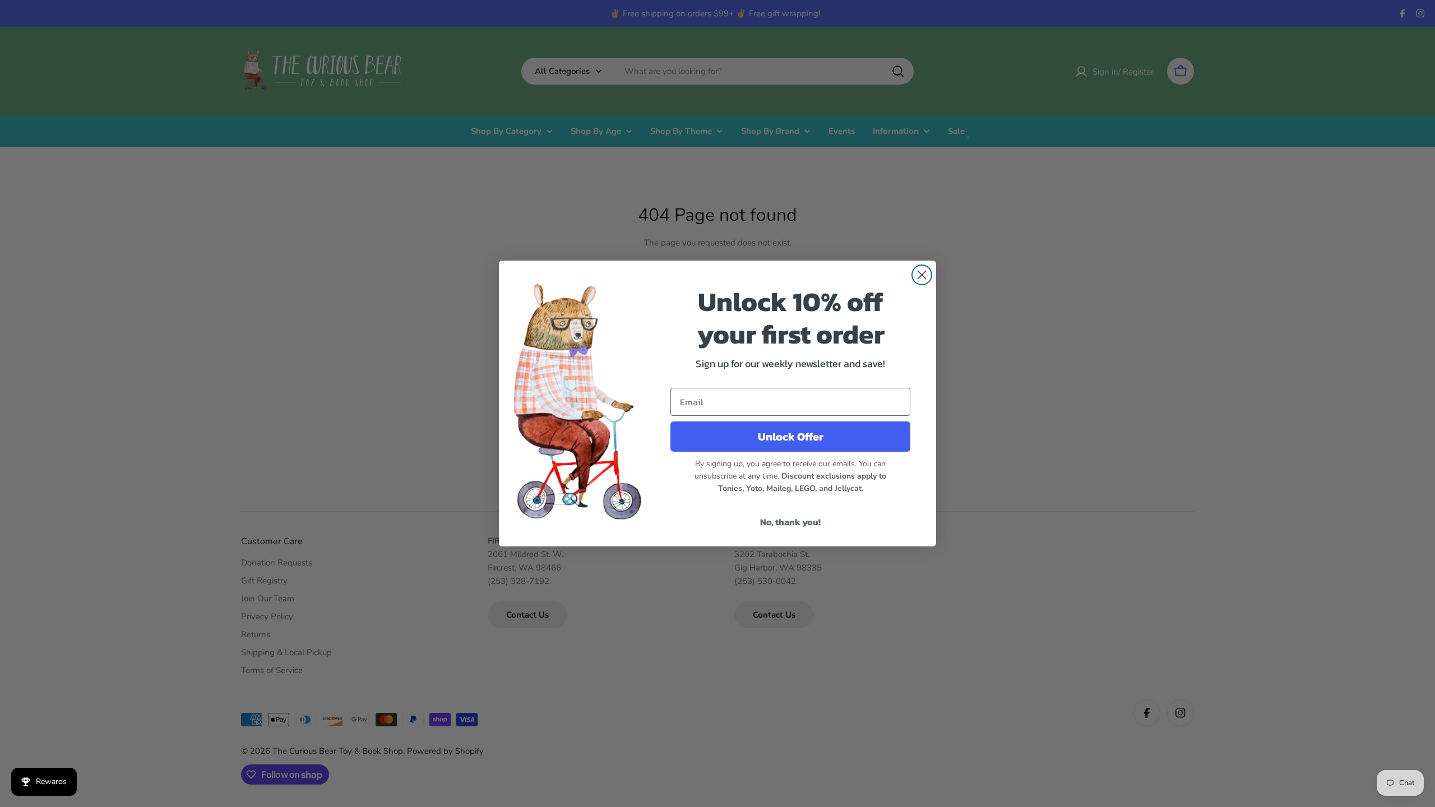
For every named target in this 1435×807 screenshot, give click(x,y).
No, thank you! (790, 521)
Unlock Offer (790, 436)
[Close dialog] (922, 275)
